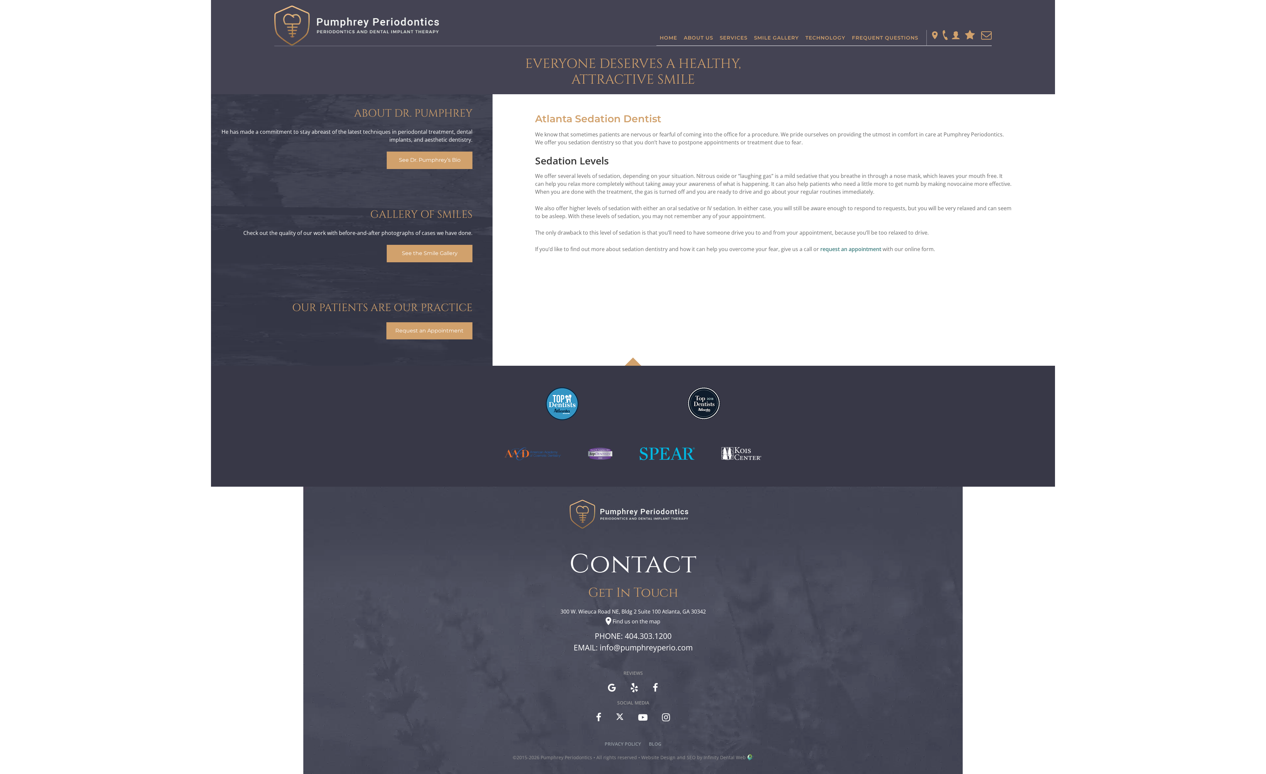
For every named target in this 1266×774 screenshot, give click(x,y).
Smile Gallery (776, 38)
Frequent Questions (885, 38)
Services (733, 38)
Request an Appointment (429, 331)
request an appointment (850, 249)
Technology (825, 38)
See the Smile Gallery (430, 253)
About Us (698, 38)
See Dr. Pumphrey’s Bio (430, 160)
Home (668, 38)
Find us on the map (636, 621)
